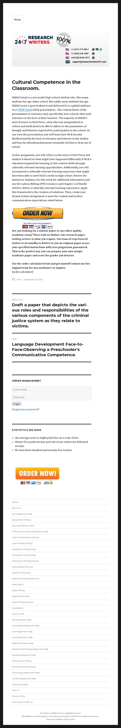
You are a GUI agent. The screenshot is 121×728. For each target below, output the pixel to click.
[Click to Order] (51, 217)
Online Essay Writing (21, 661)
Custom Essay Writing (22, 543)
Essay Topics (18, 584)
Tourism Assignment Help (24, 678)
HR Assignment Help (21, 620)
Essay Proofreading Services (25, 578)
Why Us (15, 690)
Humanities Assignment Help (25, 625)
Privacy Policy (18, 696)
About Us (16, 508)
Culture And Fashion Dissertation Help (30, 531)
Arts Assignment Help (22, 514)
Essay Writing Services (22, 602)
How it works (18, 614)
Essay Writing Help (21, 596)
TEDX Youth (25, 109)
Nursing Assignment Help (24, 655)
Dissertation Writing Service (25, 561)
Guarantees (17, 608)
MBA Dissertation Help (22, 643)
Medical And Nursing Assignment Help (30, 649)
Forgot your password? (25, 409)
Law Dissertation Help (22, 637)
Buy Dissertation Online (23, 525)
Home (15, 502)
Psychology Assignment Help (26, 672)
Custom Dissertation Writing (25, 537)
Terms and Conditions (22, 702)
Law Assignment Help (22, 631)
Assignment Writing (21, 520)
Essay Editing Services (22, 567)
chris (19, 279)
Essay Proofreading (21, 572)
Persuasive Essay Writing (23, 667)
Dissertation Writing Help (24, 549)
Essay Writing (18, 590)
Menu (17, 19)
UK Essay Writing (20, 684)
